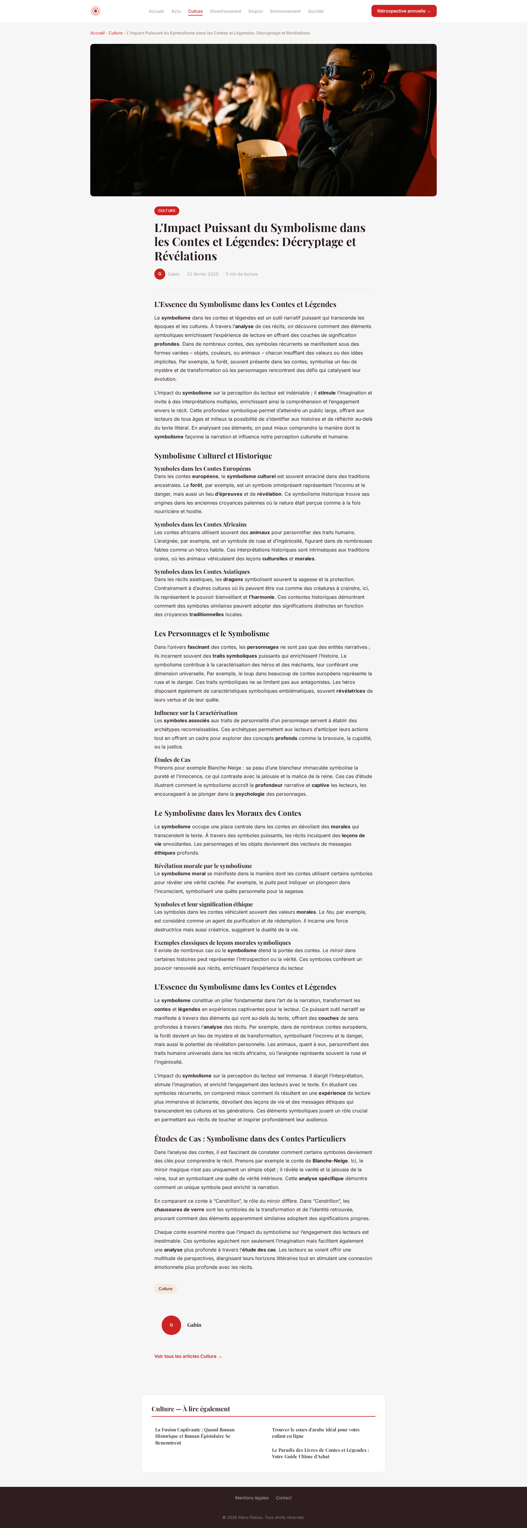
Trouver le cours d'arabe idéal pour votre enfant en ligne (316, 1432)
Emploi (256, 10)
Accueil (156, 10)
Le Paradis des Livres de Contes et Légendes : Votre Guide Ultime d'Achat (320, 1453)
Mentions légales (252, 1497)
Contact (284, 1497)
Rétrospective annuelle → (404, 10)
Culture (195, 10)
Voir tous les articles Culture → (188, 1356)
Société (316, 10)
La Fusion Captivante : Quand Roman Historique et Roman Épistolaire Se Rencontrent (195, 1436)
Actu (176, 10)
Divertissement (225, 10)
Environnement (285, 10)
